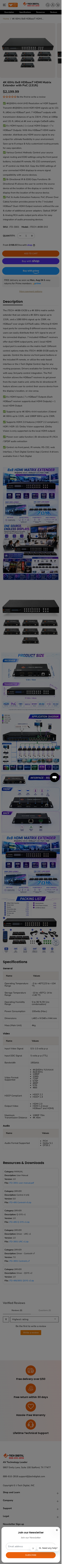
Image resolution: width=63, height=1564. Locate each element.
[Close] (57, 1530)
